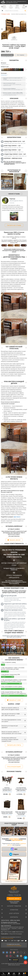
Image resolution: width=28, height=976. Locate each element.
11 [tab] (19, 43)
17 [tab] (17, 248)
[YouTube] (10, 956)
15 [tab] (13, 248)
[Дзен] (21, 952)
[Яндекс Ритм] (24, 952)
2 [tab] (10, 43)
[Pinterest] (7, 956)
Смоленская (4, 75)
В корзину (22, 55)
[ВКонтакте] (3, 952)
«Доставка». (17, 517)
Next (26, 7)
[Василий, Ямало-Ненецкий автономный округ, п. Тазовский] (7, 181)
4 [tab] (12, 43)
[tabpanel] (14, 29)
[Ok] (14, 952)
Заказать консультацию (7, 55)
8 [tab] (16, 43)
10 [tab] (18, 43)
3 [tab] (11, 43)
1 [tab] (9, 43)
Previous (2, 7)
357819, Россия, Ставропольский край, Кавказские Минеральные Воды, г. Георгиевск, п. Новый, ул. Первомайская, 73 (12, 928)
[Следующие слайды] (21, 194)
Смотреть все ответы (14, 745)
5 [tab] (13, 43)
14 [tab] (11, 248)
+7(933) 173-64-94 (14, 895)
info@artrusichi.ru (19, 931)
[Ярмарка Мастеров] (21, 956)
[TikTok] (14, 956)
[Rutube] (17, 952)
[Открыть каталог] (2, 10)
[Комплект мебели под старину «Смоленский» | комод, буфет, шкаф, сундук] (14, 29)
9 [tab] (17, 43)
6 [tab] (14, 43)
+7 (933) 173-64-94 (7, 931)
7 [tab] (15, 43)
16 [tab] (15, 248)
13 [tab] (25, 246)
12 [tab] (23, 246)
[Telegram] (17, 956)
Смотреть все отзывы (14, 225)
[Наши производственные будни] (7, 831)
